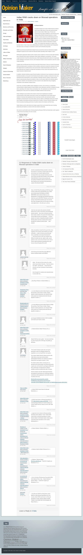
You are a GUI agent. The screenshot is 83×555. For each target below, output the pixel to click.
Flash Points (6, 39)
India (15, 532)
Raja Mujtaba (10, 543)
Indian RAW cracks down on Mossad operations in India (24, 400)
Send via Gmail (25, 140)
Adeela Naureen (66, 109)
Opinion (5, 61)
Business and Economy (8, 27)
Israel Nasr (6, 534)
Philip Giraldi (19, 542)
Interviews (5, 49)
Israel (25, 532)
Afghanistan (9, 526)
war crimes (20, 545)
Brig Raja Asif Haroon (67, 119)
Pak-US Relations (7, 65)
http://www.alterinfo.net (36, 461)
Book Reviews (6, 23)
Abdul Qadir (65, 104)
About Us (8, 1)
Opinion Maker (11, 539)
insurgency (18, 532)
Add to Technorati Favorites (28, 138)
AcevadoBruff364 (66, 107)
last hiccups (13, 535)
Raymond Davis (18, 543)
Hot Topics (5, 46)
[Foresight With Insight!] (17, 10)
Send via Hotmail (26, 142)
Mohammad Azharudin (13, 537)
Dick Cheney (9, 529)
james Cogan (12, 534)
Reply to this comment (51, 186)
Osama (20, 539)
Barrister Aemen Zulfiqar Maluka (69, 112)
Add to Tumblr (25, 152)
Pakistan (6, 542)
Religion (5, 68)
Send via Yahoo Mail (26, 146)
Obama (25, 537)
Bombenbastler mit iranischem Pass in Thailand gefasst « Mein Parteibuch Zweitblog (24, 306)
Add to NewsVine (26, 150)
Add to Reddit (25, 134)
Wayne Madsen (31, 21)
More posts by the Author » (66, 87)
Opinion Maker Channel (50, 1)
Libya (4, 537)
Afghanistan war (6, 20)
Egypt (14, 531)
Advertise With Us (32, 1)
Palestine (12, 542)
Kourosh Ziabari (7, 535)
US (7, 545)
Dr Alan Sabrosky (66, 117)
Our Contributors (23, 1)
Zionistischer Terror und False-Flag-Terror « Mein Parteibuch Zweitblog (24, 292)
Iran (22, 532)
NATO (21, 537)
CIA (21, 528)
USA (16, 545)
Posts (64, 155)
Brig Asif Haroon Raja (13, 528)
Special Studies (6, 74)
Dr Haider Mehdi (24, 529)
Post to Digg (25, 136)
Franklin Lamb (19, 531)
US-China (11, 545)
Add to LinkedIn (25, 126)
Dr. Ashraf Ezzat (16, 529)
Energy (4, 33)
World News (6, 81)
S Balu (34, 511)
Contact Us (15, 1)
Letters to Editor (6, 52)
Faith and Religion (7, 36)
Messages (5, 55)
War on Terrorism (7, 77)
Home (3, 1)
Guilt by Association (9, 532)
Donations (41, 1)
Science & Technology (8, 71)
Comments (71, 155)
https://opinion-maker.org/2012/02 (40, 401)
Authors (64, 97)
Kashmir (21, 534)
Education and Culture (8, 30)
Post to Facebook (26, 122)
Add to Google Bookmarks (28, 128)
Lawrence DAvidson (22, 535)
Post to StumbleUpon (27, 132)
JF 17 (17, 534)
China (19, 528)
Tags (77, 155)
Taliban (4, 545)
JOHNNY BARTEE (24, 257)
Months (71, 97)
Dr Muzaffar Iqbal (7, 531)
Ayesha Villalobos (66, 124)
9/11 (4, 526)
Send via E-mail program (27, 144)
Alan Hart (64, 114)
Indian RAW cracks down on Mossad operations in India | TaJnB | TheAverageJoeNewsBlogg (26, 330)
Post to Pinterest (26, 154)
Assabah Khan (65, 122)
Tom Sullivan (23, 355)
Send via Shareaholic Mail (28, 148)
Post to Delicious (26, 130)
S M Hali (24, 543)
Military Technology (7, 58)
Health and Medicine (7, 42)
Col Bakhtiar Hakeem (67, 127)
